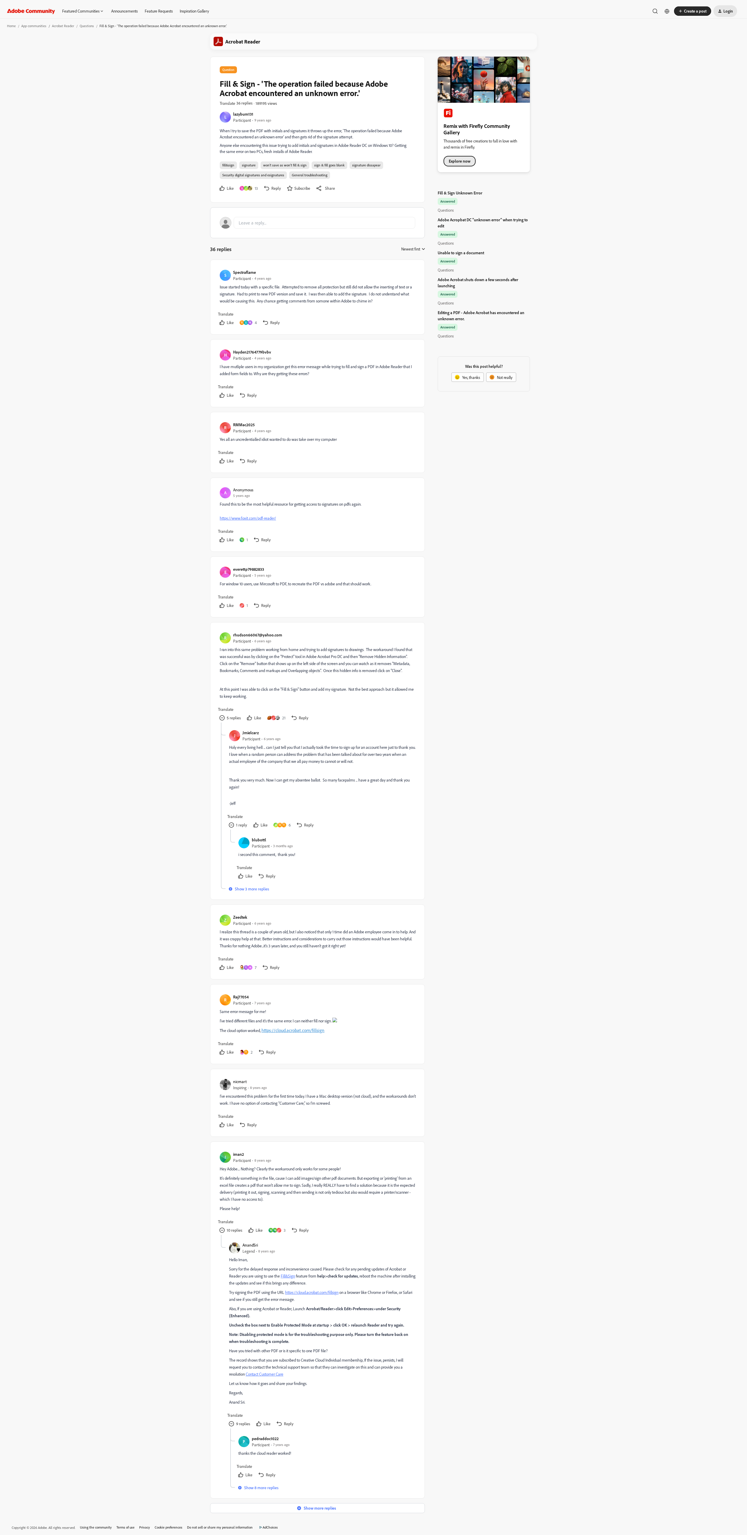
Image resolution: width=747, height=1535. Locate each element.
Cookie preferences (168, 1527)
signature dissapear (366, 165)
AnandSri (250, 1244)
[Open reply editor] (317, 223)
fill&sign (228, 165)
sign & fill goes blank (329, 165)
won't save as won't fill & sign (285, 165)
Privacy (144, 1527)
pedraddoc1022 (265, 1438)
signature (249, 165)
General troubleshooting (309, 175)
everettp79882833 (248, 569)
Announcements (124, 10)
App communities (33, 26)
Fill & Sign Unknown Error (460, 192)
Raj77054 (241, 996)
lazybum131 (243, 114)
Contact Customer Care (264, 1374)
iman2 (238, 1154)
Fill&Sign (288, 1275)
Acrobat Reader (63, 26)
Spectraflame (244, 272)
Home (11, 26)
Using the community (96, 1527)
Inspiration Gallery (194, 10)
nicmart (240, 1081)
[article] (317, 298)
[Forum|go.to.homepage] (31, 11)
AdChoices (270, 1527)
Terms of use (125, 1527)
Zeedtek (240, 917)
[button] (692, 11)
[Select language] (667, 11)
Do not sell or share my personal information (220, 1527)
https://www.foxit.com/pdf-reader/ (248, 518)
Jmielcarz (250, 732)
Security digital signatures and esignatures (253, 175)
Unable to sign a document (461, 252)
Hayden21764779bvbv (252, 351)
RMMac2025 (244, 424)
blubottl (259, 839)
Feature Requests (159, 10)
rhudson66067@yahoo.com (257, 634)
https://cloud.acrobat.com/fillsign (292, 1030)
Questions (87, 26)
